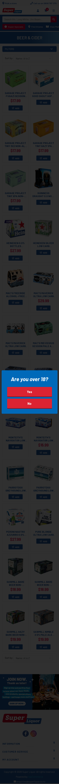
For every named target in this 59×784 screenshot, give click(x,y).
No (29, 403)
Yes (29, 392)
